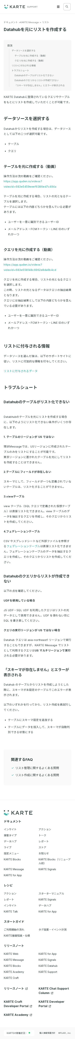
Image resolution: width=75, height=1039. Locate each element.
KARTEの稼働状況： (17, 1033)
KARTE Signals (47, 959)
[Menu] (58, 6)
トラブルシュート (20, 387)
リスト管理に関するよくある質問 (37, 768)
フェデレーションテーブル (23, 546)
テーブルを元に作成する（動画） (31, 166)
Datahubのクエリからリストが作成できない (36, 80)
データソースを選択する (27, 118)
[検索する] (67, 6)
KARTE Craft (11, 977)
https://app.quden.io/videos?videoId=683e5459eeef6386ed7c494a (30, 184)
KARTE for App (48, 953)
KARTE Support (48, 971)
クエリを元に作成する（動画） (29, 250)
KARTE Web (11, 953)
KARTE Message (29, 22)
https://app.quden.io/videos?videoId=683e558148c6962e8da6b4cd (30, 267)
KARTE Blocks (12, 965)
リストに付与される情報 (27, 346)
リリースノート (14, 988)
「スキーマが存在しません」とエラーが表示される (40, 85)
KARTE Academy (14, 971)
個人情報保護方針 (47, 1033)
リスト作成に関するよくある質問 (37, 775)
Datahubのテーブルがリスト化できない (34, 75)
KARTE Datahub (48, 965)
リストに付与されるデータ (21, 371)
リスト (45, 22)
